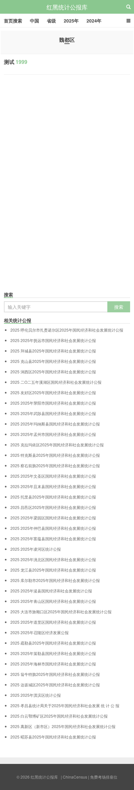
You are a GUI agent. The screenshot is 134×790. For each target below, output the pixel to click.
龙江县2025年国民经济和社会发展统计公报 (53, 570)
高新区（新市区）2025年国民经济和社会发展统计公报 (62, 726)
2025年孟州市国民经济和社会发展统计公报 (53, 434)
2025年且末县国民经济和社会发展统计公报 (53, 486)
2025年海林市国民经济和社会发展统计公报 (53, 663)
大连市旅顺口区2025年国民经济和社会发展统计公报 (61, 611)
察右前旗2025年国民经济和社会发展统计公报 (55, 465)
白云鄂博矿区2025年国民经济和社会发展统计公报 (59, 716)
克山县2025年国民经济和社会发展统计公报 (53, 361)
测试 (15, 62)
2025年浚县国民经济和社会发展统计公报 (51, 590)
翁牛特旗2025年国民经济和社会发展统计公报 (55, 674)
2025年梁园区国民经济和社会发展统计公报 (53, 517)
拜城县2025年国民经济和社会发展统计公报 (53, 350)
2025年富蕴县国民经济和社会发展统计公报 (53, 538)
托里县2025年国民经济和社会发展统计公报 (53, 496)
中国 (34, 20)
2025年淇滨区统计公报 (35, 695)
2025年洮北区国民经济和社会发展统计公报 (53, 559)
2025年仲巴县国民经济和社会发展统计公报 (53, 528)
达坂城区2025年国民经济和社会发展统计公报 (55, 684)
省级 (51, 20)
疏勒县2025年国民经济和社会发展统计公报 (53, 643)
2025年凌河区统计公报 (35, 549)
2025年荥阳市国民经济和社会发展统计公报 (53, 403)
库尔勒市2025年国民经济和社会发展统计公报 (55, 580)
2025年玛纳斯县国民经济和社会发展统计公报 (55, 423)
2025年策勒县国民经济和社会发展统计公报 (53, 653)
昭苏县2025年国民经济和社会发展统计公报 (53, 736)
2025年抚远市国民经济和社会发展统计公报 (53, 340)
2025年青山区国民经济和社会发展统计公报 (53, 601)
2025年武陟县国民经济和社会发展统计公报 (53, 413)
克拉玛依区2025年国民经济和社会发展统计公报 (57, 444)
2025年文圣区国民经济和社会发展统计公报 (53, 476)
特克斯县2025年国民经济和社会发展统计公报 (55, 455)
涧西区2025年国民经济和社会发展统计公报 (53, 371)
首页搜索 (13, 20)
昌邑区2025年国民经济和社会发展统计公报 (53, 507)
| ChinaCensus (74, 777)
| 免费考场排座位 (102, 777)
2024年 (94, 20)
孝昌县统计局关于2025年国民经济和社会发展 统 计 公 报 (64, 705)
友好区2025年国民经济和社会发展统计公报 (53, 392)
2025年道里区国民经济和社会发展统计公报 (53, 622)
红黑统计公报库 (67, 7)
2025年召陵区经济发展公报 (39, 632)
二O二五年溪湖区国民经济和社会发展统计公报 (55, 382)
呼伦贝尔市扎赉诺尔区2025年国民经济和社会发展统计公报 (66, 330)
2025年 (71, 20)
